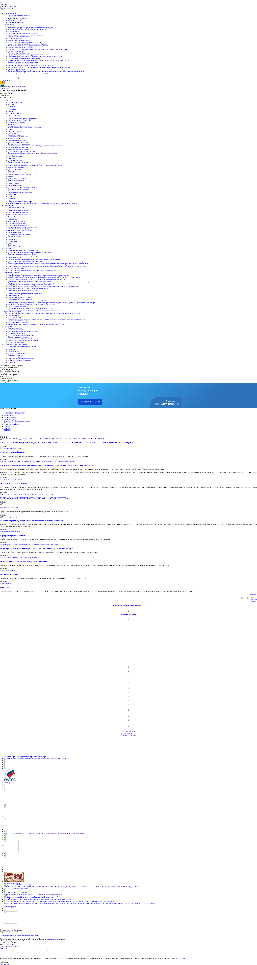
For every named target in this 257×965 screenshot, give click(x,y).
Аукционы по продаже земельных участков (23, 290)
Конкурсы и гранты (11, 13)
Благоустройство (14, 115)
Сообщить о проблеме (90, 402)
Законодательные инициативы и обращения (23, 187)
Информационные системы (17, 214)
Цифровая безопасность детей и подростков (23, 62)
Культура (7, 26)
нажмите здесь (181, 958)
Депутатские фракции (15, 191)
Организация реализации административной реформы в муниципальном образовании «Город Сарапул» (44, 313)
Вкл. (11, 6)
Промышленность (14, 351)
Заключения (12, 245)
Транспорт (11, 124)
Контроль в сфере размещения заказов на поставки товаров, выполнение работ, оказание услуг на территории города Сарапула (52, 303)
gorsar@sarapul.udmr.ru (11, 92)
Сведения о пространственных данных (21, 151)
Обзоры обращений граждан (18, 337)
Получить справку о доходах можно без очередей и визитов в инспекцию (32, 521)
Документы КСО (14, 247)
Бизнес (10, 348)
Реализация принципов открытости (20, 234)
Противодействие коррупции (18, 142)
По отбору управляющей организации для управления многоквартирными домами (36, 279)
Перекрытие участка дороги (12, 535)
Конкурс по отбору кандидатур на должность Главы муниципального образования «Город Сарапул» (42, 203)
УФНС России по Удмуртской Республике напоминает (23, 561)
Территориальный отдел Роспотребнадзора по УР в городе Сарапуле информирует (36, 548)
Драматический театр (11, 424)
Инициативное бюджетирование (19, 120)
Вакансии (11, 198)
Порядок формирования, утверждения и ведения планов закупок (30, 308)
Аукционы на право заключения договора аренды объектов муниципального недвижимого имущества (43, 286)
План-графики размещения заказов (20, 299)
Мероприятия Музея (11, 423)
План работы (12, 194)
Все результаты (5, 80)
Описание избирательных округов (20, 193)
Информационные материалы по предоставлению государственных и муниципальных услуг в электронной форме (47, 319)
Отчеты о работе (13, 184)
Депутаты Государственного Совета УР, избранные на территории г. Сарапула (35, 165)
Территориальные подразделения (19, 144)
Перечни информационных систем (20, 174)
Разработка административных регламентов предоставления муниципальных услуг (37, 324)
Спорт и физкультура (15, 38)
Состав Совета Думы (15, 160)
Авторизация (4, 964)
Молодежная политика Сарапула (19, 40)
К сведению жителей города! (12, 452)
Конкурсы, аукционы (15, 355)
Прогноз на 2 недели (128, 735)
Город (6, 101)
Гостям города (9, 24)
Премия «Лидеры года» (16, 51)
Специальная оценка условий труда (20, 202)
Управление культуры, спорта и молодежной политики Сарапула (30, 28)
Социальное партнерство (16, 135)
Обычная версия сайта (7, 8)
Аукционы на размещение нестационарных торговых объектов (30, 285)
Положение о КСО (14, 241)
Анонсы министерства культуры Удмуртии (23, 33)
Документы (8, 248)
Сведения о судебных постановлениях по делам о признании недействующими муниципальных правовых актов (47, 266)
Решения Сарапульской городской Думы (22, 254)
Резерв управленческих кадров (18, 149)
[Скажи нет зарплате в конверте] (15, 892)
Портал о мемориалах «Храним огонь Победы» (24, 58)
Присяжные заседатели (16, 236)
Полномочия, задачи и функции (19, 162)
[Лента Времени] (10, 907)
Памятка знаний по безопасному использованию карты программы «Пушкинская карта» (38, 60)
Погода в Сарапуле (128, 731)
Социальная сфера (14, 113)
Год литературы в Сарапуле (17, 69)
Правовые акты (13, 315)
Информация (12, 220)
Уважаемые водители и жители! (14, 483)
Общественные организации (18, 147)
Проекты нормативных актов (18, 306)
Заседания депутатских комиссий (19, 182)
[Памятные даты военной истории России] (14, 881)
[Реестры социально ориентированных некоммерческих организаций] (28, 898)
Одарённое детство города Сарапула (20, 47)
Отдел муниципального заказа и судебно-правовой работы (28, 301)
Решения (11, 171)
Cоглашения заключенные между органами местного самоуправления (32, 270)
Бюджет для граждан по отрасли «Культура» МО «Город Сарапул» (30, 65)
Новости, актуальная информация (19, 360)
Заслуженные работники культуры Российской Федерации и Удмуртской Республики (37, 49)
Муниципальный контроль (17, 225)
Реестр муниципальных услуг (18, 321)
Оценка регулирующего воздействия (20, 357)
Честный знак (6, 587)
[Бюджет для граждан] (12, 883)
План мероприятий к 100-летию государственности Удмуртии (29, 73)
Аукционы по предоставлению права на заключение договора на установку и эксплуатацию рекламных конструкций (48, 283)
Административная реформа (18, 212)
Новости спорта (9, 415)
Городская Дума (9, 155)
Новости (11, 196)
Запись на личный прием (16, 333)
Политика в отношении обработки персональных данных (20, 935)
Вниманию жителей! (9, 508)
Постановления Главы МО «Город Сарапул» (23, 256)
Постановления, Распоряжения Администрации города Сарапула (30, 252)
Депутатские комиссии (16, 180)
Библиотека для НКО (15, 22)
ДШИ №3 (7, 430)
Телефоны (11, 216)
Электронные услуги (15, 317)
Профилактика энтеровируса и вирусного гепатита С (26, 55)
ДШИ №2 (7, 428)
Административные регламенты (19, 322)
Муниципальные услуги (12, 312)
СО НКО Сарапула (14, 17)
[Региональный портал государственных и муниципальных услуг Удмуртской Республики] (35, 758)
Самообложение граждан (16, 122)
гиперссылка (51, 939)
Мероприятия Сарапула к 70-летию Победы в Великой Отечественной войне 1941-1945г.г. (39, 67)
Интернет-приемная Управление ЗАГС (21, 339)
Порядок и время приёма (16, 330)
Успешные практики (15, 20)
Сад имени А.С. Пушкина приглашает (17, 421)
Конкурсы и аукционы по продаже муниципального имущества (30, 281)
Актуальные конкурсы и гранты (19, 15)
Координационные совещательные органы (22, 227)
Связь (10, 129)
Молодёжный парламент (16, 167)
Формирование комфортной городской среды (23, 119)
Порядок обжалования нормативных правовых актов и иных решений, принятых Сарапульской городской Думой (47, 265)
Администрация (9, 205)
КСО (5, 238)
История (11, 104)
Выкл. (15, 6)
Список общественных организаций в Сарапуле (24, 42)
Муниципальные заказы (12, 292)
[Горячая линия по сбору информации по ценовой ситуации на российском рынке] (33, 896)
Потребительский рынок (16, 353)
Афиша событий (13, 31)
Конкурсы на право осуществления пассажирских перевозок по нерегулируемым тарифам (39, 276)
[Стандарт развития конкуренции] (16, 888)
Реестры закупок (13, 295)
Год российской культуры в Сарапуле (21, 64)
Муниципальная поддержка (17, 19)
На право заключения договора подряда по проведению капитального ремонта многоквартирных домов (44, 277)
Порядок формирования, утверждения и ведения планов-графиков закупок (34, 310)
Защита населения (14, 138)
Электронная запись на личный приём (21, 335)
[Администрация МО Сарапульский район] (19, 885)
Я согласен (4, 962)
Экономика (12, 110)
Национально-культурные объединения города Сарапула (27, 44)
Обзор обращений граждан (17, 178)
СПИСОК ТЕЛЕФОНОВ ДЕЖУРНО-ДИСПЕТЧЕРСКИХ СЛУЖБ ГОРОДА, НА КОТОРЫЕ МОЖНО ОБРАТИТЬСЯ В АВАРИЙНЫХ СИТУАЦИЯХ (66, 443)
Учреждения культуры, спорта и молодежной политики (27, 29)
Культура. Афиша (10, 417)
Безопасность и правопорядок (18, 137)
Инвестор (11, 349)
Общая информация (15, 102)
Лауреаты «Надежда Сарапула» (18, 53)
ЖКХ (10, 117)
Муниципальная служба (16, 221)
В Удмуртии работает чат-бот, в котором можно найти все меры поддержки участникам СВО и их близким (47, 465)
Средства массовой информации (19, 189)
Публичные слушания (15, 185)
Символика (12, 106)
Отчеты (10, 243)
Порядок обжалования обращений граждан (23, 331)
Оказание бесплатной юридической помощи (23, 340)
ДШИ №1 (7, 426)
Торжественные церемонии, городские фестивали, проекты (28, 46)
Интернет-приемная (15, 328)
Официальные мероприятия (17, 223)
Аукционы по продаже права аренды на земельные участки (28, 288)
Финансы (11, 111)
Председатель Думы (15, 156)
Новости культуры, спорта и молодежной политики (26, 35)
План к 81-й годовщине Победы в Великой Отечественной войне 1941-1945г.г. (35, 56)
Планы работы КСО (15, 239)
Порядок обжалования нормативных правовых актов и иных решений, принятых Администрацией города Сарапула (48, 263)
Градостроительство (15, 131)
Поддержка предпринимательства (19, 126)
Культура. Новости (10, 419)
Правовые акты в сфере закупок (19, 297)
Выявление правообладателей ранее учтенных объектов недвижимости (32, 153)
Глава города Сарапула (16, 207)
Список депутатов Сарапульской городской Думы (25, 164)
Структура (11, 158)
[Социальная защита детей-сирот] (5, 789)
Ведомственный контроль (17, 140)
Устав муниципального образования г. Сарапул (24, 173)
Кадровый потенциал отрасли (18, 37)
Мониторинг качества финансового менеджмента (25, 128)
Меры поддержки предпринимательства (22, 346)
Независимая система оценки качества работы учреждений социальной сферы (35, 146)
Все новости (252, 594)
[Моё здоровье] (15, 816)
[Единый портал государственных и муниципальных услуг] (25, 757)
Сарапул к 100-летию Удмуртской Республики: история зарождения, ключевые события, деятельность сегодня (46, 71)
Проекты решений (14, 169)
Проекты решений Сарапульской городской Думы (25, 261)
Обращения (8, 326)
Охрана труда (12, 133)
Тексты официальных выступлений (20, 230)
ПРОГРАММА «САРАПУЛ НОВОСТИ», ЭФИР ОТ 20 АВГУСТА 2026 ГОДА (34, 498)
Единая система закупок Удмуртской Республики (25, 294)
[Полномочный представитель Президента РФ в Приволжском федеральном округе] (33, 894)
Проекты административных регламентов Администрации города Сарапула (34, 259)
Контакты (11, 218)
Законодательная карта (16, 268)
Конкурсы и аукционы (11, 272)
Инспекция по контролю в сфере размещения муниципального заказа (32, 304)
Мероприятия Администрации (14, 412)
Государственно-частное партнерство (21, 358)
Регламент (11, 176)
